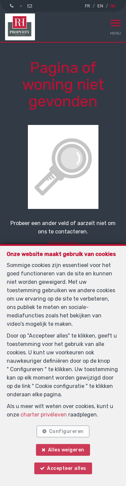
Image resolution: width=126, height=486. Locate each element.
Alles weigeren (66, 450)
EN (100, 5)
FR (87, 5)
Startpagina (63, 243)
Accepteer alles (66, 468)
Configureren (66, 431)
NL (113, 5)
